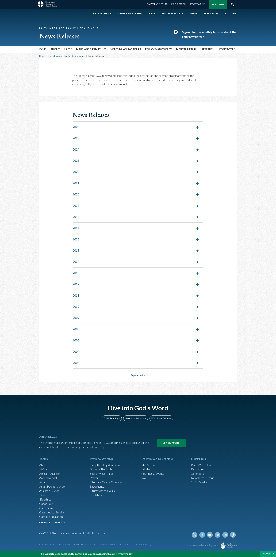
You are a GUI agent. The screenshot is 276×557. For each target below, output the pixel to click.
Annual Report (48, 478)
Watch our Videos (161, 418)
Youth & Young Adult (126, 49)
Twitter (194, 535)
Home (42, 49)
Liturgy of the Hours (102, 491)
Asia (42, 482)
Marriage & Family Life (91, 49)
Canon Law (46, 503)
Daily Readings (155, 4)
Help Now (218, 4)
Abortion (44, 465)
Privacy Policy (143, 544)
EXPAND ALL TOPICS (50, 522)
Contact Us (227, 49)
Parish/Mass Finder (203, 465)
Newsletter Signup (202, 478)
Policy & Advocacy (158, 49)
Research (208, 49)
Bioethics (45, 499)
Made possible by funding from (201, 545)
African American (49, 473)
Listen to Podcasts (135, 418)
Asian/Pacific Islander (52, 486)
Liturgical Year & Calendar (106, 482)
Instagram (225, 535)
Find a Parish (178, 4)
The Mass (96, 495)
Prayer (94, 478)
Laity (68, 49)
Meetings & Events (152, 473)
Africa (43, 469)
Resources (197, 469)
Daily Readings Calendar (167, 4)
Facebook (202, 535)
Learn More (171, 442)
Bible (42, 495)
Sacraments (97, 486)
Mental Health (186, 49)
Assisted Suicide (49, 491)
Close (267, 554)
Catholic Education (51, 516)
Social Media (199, 482)
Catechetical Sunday (52, 512)
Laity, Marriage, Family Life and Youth (67, 56)
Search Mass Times (101, 473)
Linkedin (217, 535)
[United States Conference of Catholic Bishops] (47, 4)
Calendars (197, 473)
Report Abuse (197, 4)
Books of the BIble (101, 469)
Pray (143, 478)
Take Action (147, 465)
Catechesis (46, 508)
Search (232, 4)
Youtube (210, 535)
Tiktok (233, 535)
